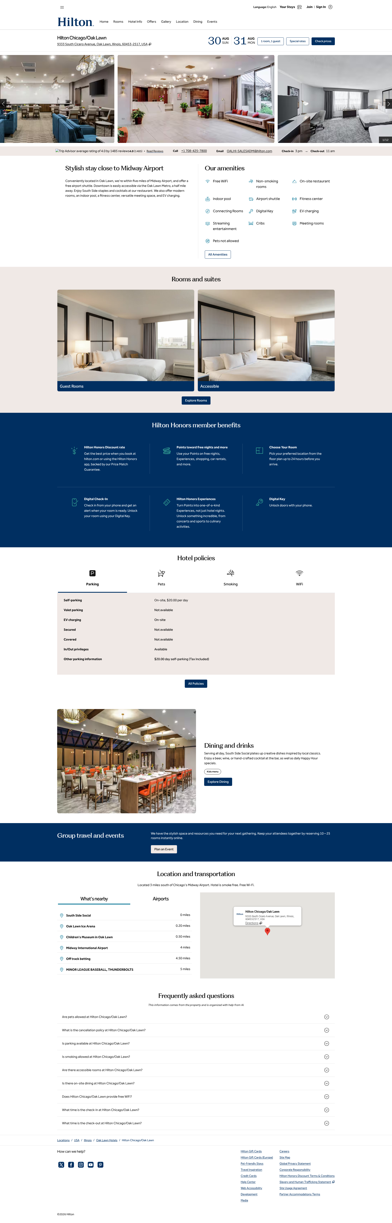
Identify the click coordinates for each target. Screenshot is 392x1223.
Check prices (325, 41)
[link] (194, 151)
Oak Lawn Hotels (106, 1140)
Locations (63, 1140)
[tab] (92, 580)
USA (76, 1140)
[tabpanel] (196, 634)
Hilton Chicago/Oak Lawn (138, 1140)
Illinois (88, 1140)
